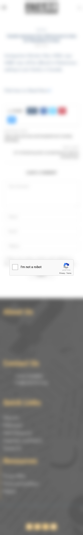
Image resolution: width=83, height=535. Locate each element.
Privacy (62, 273)
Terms (68, 273)
